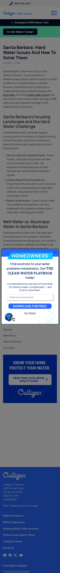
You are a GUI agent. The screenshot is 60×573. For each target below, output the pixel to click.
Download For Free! (30, 306)
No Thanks (30, 313)
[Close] (55, 252)
